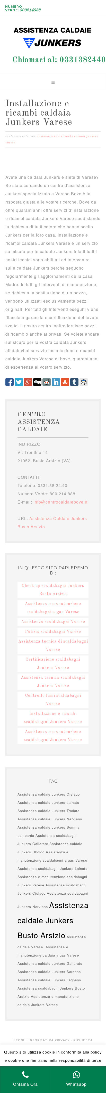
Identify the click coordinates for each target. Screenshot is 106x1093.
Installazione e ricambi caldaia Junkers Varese (38, 113)
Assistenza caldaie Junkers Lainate (48, 802)
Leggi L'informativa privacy (42, 1040)
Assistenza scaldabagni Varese (53, 622)
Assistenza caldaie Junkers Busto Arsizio (53, 36)
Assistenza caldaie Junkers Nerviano (49, 818)
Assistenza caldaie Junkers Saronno (49, 971)
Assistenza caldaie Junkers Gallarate (49, 963)
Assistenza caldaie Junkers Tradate (48, 810)
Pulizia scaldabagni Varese (53, 632)
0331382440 (83, 60)
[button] (53, 81)
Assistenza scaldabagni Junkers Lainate (52, 868)
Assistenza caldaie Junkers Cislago (48, 794)
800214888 (30, 10)
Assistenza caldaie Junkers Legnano (49, 979)
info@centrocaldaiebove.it (60, 502)
